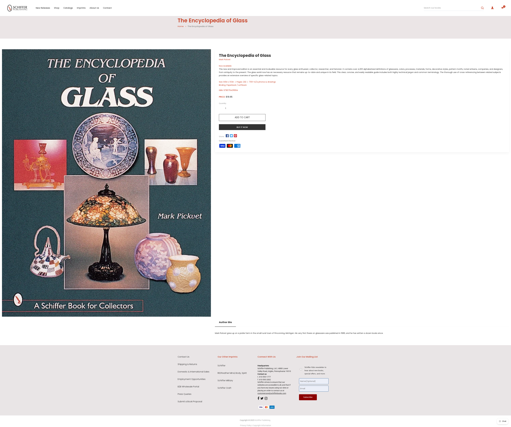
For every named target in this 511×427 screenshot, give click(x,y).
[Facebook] (258, 398)
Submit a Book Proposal (190, 402)
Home (181, 26)
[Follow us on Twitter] (231, 136)
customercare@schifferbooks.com (271, 393)
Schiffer (221, 366)
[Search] (482, 8)
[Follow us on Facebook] (227, 136)
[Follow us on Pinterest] (235, 136)
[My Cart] (502, 8)
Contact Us (183, 357)
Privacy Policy (246, 425)
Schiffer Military (225, 380)
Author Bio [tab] (225, 322)
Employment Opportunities (191, 379)
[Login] (492, 8)
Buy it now (242, 127)
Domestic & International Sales (193, 372)
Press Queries (184, 394)
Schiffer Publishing (262, 420)
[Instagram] (266, 398)
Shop (56, 7)
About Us (94, 7)
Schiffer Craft (224, 388)
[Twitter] (261, 398)
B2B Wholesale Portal (188, 387)
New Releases (43, 7)
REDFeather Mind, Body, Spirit (232, 373)
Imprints (81, 7)
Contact (107, 7)
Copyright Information (262, 425)
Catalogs (68, 7)
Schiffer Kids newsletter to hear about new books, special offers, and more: (315, 370)
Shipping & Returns (187, 364)
